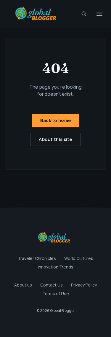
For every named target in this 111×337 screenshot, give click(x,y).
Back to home (55, 120)
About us (23, 285)
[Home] (37, 13)
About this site (55, 139)
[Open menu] (99, 13)
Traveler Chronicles (37, 258)
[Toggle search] (84, 13)
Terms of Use (55, 293)
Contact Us (51, 285)
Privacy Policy (84, 285)
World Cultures (78, 258)
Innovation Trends (55, 267)
